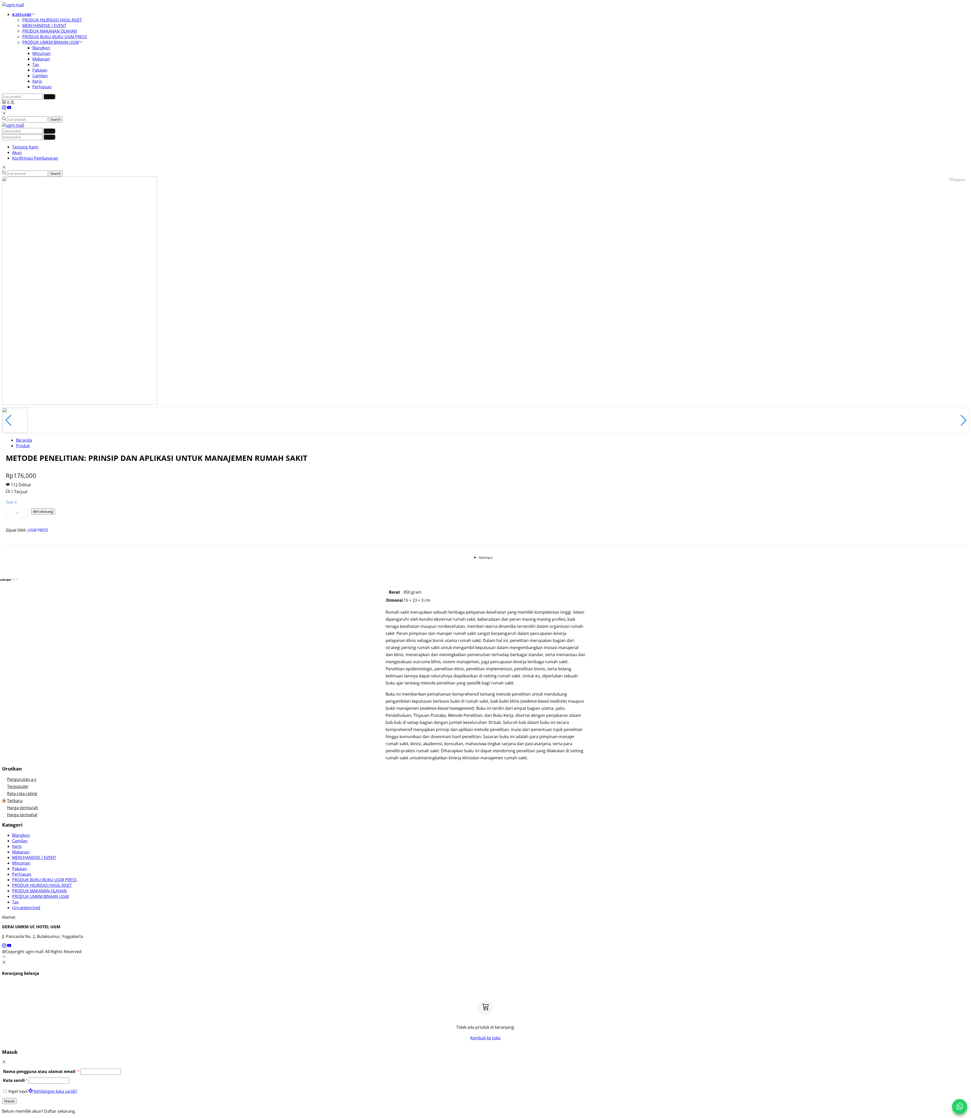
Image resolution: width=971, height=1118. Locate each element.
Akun (17, 152)
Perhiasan (42, 87)
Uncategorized (26, 907)
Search (56, 119)
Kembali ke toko (485, 1038)
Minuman (41, 53)
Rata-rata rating (22, 793)
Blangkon (41, 48)
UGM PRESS (38, 530)
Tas (35, 64)
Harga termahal (22, 815)
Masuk (9, 1101)
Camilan (40, 75)
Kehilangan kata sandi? (55, 1091)
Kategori (21, 15)
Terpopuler (18, 786)
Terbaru (15, 800)
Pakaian (39, 70)
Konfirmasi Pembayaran (35, 158)
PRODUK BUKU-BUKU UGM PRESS (54, 36)
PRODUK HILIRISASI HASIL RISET (52, 20)
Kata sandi (15, 1080)
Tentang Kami (25, 147)
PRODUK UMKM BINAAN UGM (50, 42)
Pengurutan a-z (21, 779)
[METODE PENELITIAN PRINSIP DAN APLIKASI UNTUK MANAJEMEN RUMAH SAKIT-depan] (79, 290)
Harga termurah (22, 807)
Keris (37, 81)
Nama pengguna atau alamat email (41, 1071)
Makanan (41, 59)
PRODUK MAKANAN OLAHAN (49, 31)
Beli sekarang (43, 511)
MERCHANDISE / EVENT (44, 25)
